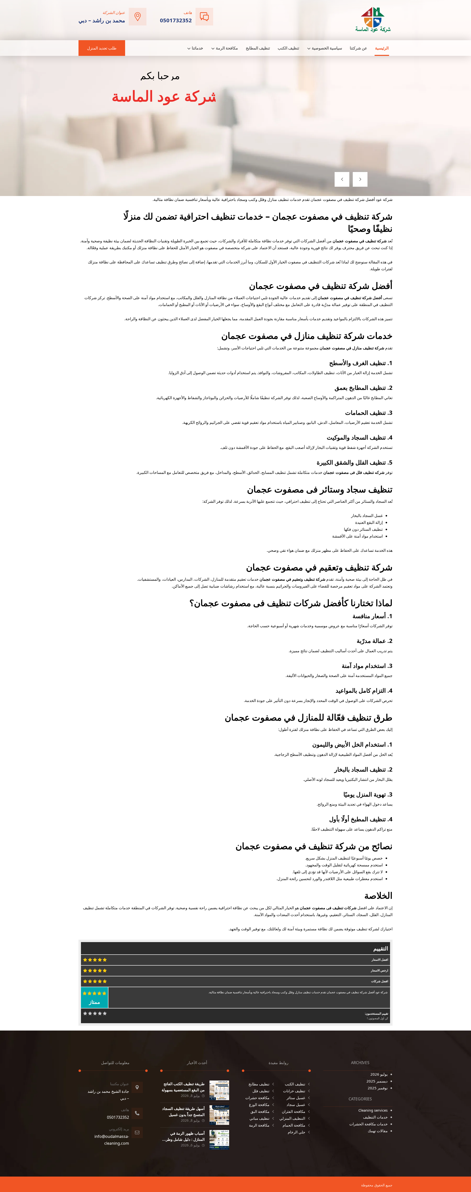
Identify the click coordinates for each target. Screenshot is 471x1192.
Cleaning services (373, 1110)
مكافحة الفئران (293, 1111)
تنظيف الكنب (295, 1083)
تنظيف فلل (260, 1090)
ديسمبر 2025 (377, 1081)
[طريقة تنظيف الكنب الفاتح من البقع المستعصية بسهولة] (219, 1090)
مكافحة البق (259, 1111)
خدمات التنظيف (375, 1117)
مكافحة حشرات (257, 1097)
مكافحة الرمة (259, 1125)
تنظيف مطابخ (259, 1083)
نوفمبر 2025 (378, 1087)
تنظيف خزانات (294, 1090)
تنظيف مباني (259, 1118)
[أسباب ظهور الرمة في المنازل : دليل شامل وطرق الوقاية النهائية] (219, 1140)
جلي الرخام (296, 1132)
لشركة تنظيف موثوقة (361, 929)
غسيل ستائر (296, 1097)
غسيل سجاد (296, 1104)
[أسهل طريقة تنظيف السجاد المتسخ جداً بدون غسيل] (219, 1115)
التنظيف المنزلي (292, 1118)
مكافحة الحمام (294, 1125)
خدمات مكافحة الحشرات (368, 1123)
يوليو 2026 (379, 1074)
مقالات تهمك (378, 1130)
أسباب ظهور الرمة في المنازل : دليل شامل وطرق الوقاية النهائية (184, 1139)
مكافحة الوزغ (259, 1104)
